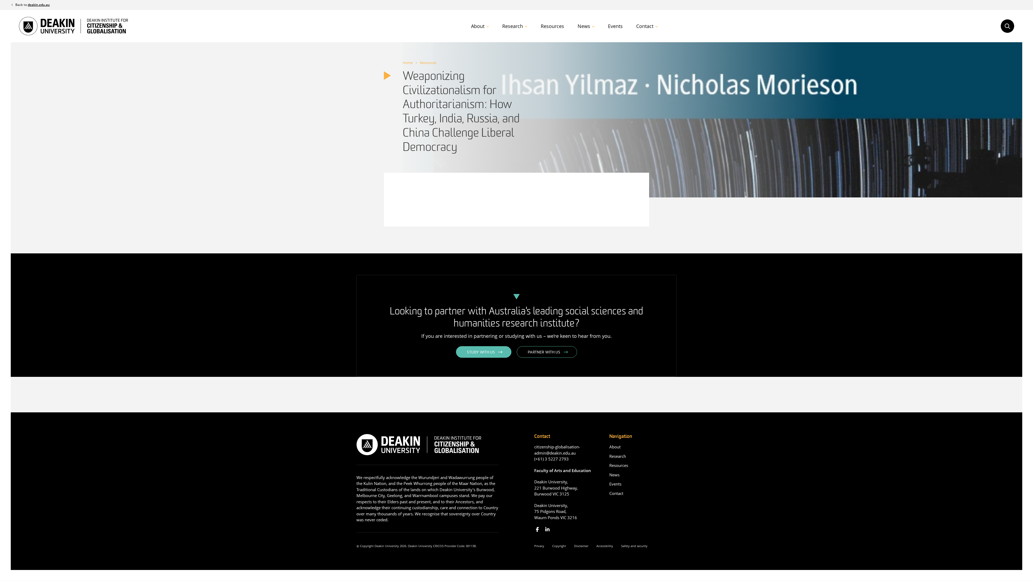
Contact (644, 26)
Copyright (559, 546)
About (477, 26)
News (584, 26)
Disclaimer (581, 546)
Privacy (539, 546)
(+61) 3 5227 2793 (551, 459)
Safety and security (634, 546)
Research (512, 26)
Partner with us (544, 352)
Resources (552, 26)
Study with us (481, 352)
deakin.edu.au (39, 4)
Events (615, 26)
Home (408, 62)
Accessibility (604, 546)
